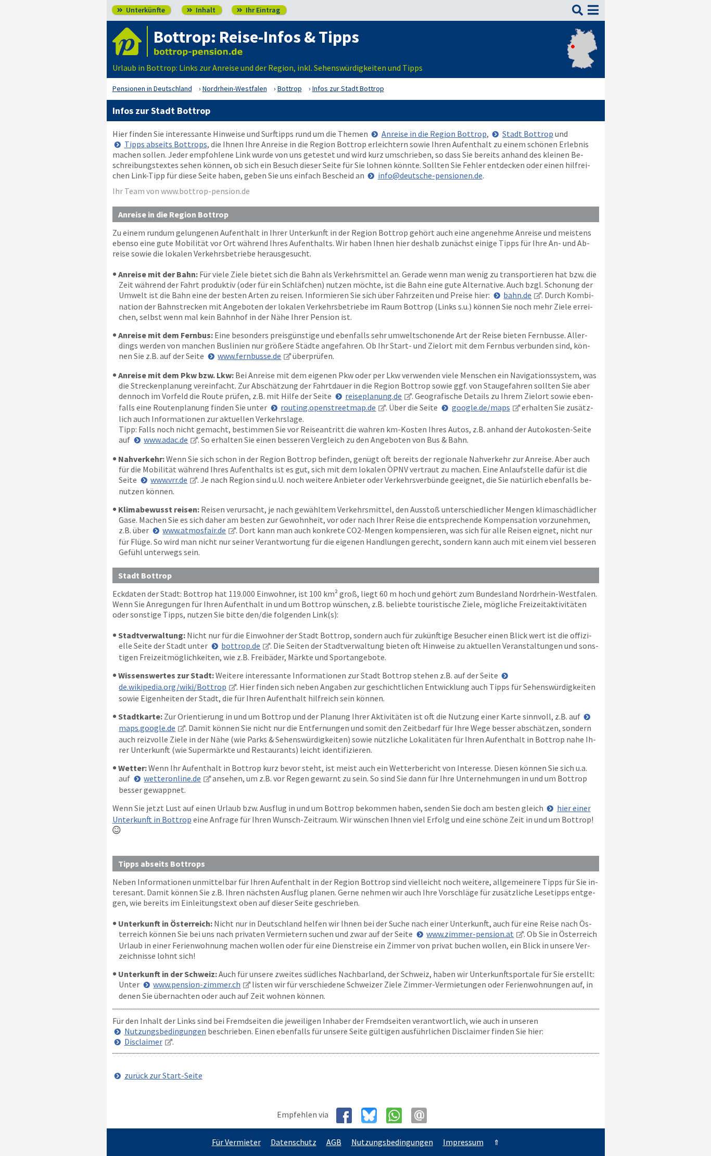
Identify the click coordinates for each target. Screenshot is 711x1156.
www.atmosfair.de (194, 530)
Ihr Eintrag (258, 10)
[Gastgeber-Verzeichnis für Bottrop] (130, 41)
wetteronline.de (172, 778)
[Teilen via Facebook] (348, 1115)
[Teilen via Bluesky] (373, 1115)
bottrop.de (240, 645)
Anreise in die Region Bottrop (434, 134)
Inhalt (201, 10)
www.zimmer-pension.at (470, 934)
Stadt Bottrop (527, 134)
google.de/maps (481, 407)
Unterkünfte (141, 10)
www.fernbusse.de (249, 356)
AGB (333, 1142)
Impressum (463, 1142)
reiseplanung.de (373, 396)
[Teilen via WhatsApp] (398, 1115)
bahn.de (517, 295)
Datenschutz (293, 1142)
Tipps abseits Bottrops (165, 144)
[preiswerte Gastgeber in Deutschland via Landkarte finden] (582, 57)
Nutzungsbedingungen (165, 1031)
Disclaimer (143, 1041)
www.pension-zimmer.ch (196, 984)
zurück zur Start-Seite (163, 1075)
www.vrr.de (168, 479)
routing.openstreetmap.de (328, 407)
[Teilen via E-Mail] (423, 1115)
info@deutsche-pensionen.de (430, 175)
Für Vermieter (236, 1142)
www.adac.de (166, 439)
